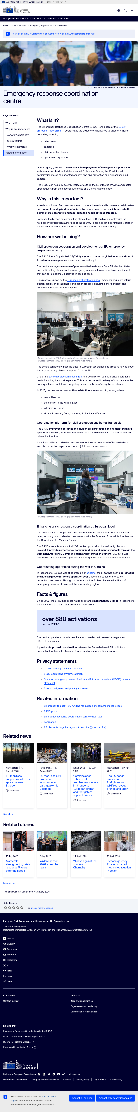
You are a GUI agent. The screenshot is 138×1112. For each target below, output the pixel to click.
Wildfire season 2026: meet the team (49, 864)
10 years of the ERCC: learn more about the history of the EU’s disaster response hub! (53, 33)
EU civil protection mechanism (65, 376)
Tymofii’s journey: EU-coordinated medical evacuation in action (119, 865)
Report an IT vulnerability (15, 1079)
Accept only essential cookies (115, 1098)
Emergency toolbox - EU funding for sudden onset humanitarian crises (83, 705)
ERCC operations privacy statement (63, 673)
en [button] (119, 10)
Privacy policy (82, 1079)
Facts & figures (13, 140)
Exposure (8, 976)
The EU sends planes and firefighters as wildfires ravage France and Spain (117, 782)
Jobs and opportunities (82, 1001)
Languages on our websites (45, 1079)
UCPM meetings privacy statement (63, 668)
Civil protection (19, 25)
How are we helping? (17, 135)
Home (5, 25)
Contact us (74, 1074)
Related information (16, 152)
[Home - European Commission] (19, 9)
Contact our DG (11, 1001)
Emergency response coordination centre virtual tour (73, 716)
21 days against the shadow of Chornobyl (85, 864)
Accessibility (116, 1079)
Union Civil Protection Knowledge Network (24, 1036)
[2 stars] (8, 907)
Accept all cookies (82, 1098)
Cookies (67, 1079)
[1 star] (6, 907)
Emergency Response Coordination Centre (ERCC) (28, 1031)
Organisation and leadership (84, 1006)
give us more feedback (42, 908)
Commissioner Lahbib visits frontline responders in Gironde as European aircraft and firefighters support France (85, 785)
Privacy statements (16, 146)
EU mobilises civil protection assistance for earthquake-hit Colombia (50, 782)
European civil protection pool (83, 280)
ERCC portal (51, 711)
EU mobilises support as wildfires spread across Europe (18, 780)
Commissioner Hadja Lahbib (84, 1011)
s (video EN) (99, 727)
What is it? (11, 123)
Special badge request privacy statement (66, 688)
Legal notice (100, 1079)
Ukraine (91, 572)
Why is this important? (17, 129)
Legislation (50, 722)
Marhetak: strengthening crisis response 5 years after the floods (18, 865)
